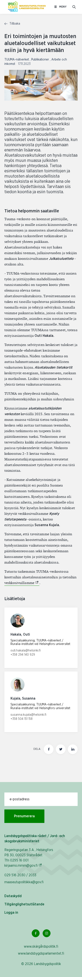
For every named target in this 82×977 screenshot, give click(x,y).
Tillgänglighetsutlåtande (24, 904)
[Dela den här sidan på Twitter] (61, 749)
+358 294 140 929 (22, 654)
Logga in (11, 912)
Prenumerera (24, 816)
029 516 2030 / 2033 (20, 875)
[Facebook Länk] (36, 933)
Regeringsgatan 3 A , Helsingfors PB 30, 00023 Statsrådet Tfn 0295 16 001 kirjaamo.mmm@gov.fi (28, 857)
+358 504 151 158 (21, 718)
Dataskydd (13, 896)
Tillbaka (14, 23)
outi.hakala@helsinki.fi (25, 650)
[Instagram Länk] (47, 933)
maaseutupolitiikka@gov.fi (24, 882)
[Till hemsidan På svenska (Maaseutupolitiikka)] (26, 7)
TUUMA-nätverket (17, 59)
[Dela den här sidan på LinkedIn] (73, 749)
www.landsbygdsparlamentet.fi (41, 953)
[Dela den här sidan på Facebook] (49, 749)
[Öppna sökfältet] (74, 6)
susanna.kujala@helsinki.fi (28, 714)
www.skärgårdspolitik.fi (41, 946)
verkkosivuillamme (21, 583)
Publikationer (40, 59)
